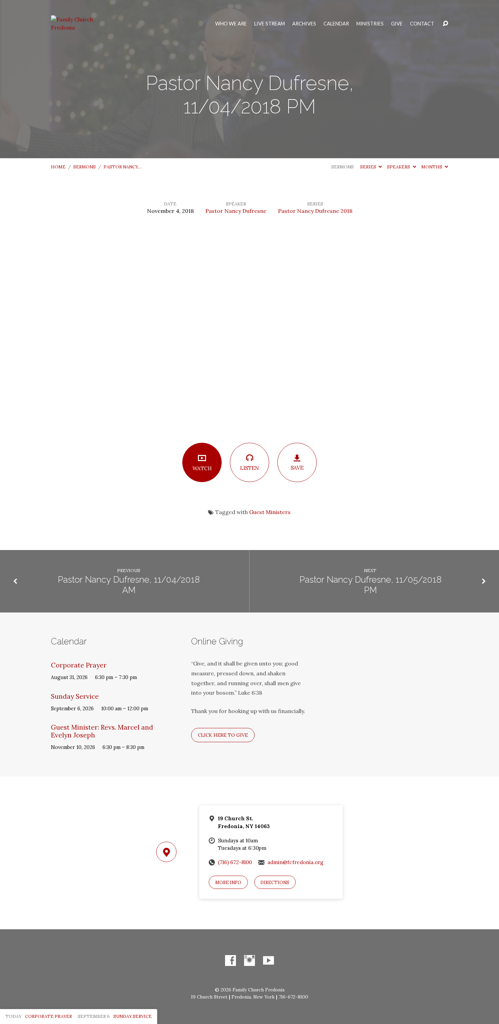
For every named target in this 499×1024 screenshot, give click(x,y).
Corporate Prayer (79, 665)
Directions (274, 882)
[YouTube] (268, 960)
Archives (304, 23)
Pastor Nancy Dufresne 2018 (315, 210)
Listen (249, 468)
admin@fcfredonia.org (295, 862)
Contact (422, 23)
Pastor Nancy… (123, 167)
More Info (228, 882)
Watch (202, 468)
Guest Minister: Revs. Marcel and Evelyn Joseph (102, 731)
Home (58, 167)
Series (368, 167)
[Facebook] (230, 960)
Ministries (370, 23)
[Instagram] (249, 960)
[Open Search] (445, 23)
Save (297, 467)
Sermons (84, 167)
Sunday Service (75, 696)
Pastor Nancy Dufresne (235, 210)
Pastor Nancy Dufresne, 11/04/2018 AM (129, 584)
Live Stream (269, 23)
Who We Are (231, 23)
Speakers (399, 167)
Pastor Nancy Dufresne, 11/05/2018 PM (370, 584)
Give (397, 23)
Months (432, 167)
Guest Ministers (270, 512)
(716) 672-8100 (235, 862)
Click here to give (223, 735)
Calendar (336, 23)
